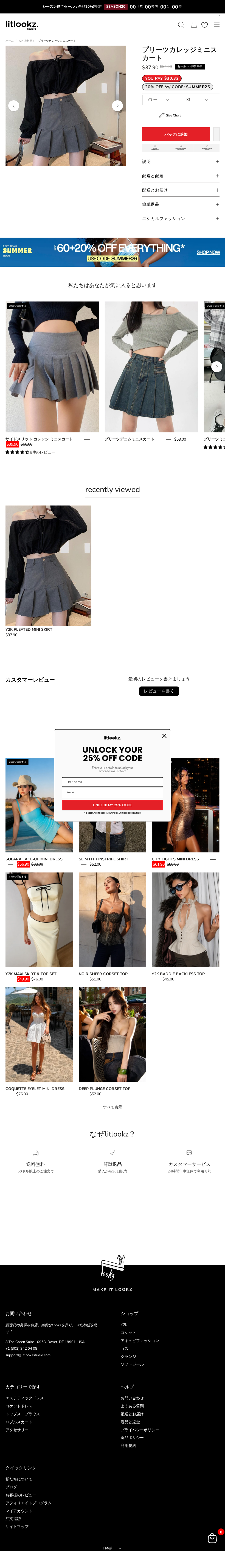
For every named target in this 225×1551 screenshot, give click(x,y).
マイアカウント (18, 1510)
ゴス (124, 1348)
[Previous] (13, 105)
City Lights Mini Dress (175, 859)
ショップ (129, 1313)
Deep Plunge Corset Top (104, 1088)
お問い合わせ (132, 1398)
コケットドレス (18, 1406)
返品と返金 (130, 1421)
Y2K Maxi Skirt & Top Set (31, 974)
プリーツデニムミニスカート (129, 439)
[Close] (164, 736)
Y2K (124, 1324)
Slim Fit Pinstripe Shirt (103, 859)
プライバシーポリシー (140, 1429)
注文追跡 (13, 1518)
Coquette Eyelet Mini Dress (34, 1088)
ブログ (11, 1487)
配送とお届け (155, 190)
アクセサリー (17, 1429)
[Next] (117, 105)
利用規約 (128, 1445)
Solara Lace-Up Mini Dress (34, 859)
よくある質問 (132, 1406)
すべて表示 (112, 1107)
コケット (128, 1332)
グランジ (128, 1356)
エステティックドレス (24, 1398)
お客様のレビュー (20, 1495)
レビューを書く (159, 691)
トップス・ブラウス (22, 1413)
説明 (146, 161)
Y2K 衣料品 (26, 41)
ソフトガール (132, 1364)
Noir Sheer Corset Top (103, 974)
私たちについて (18, 1479)
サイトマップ (17, 1526)
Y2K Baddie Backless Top (178, 974)
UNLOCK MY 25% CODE (112, 805)
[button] (180, 25)
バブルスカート (18, 1421)
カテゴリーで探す (23, 1387)
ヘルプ (127, 1387)
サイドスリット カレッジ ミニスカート (39, 439)
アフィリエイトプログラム (28, 1502)
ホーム (9, 41)
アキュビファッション (140, 1340)
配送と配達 (153, 176)
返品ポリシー (132, 1437)
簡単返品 (150, 204)
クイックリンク (20, 1468)
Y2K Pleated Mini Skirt (28, 629)
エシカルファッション (163, 218)
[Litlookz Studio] (21, 25)
